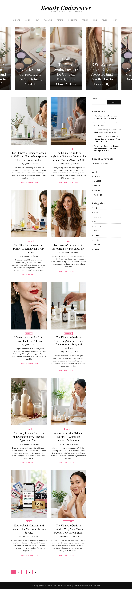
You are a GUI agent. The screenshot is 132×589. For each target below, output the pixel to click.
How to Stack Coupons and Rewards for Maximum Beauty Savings (29, 529)
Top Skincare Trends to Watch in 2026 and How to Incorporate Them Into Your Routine (29, 156)
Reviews (60, 20)
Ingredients (72, 20)
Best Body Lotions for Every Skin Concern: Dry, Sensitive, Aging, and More (29, 436)
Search (94, 99)
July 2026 (97, 176)
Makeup (28, 20)
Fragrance (48, 20)
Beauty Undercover (66, 8)
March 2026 (98, 195)
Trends (85, 20)
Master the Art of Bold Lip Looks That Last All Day (28, 339)
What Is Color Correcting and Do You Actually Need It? (101, 77)
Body (115, 20)
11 (31, 572)
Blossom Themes (79, 585)
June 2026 (97, 181)
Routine (105, 20)
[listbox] (66, 58)
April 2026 (97, 190)
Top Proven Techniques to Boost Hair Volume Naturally (68, 247)
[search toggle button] (120, 25)
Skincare (16, 20)
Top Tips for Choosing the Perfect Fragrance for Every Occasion (29, 248)
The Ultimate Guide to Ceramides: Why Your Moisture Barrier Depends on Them (68, 529)
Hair (37, 20)
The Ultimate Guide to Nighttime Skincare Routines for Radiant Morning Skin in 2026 (68, 156)
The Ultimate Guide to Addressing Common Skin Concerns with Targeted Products (68, 342)
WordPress (96, 585)
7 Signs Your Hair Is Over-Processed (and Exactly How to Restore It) (66, 74)
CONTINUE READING (27, 182)
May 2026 (97, 186)
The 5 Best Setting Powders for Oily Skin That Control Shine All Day (30, 74)
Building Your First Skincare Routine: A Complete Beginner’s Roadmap (68, 436)
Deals (95, 20)
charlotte (36, 164)
